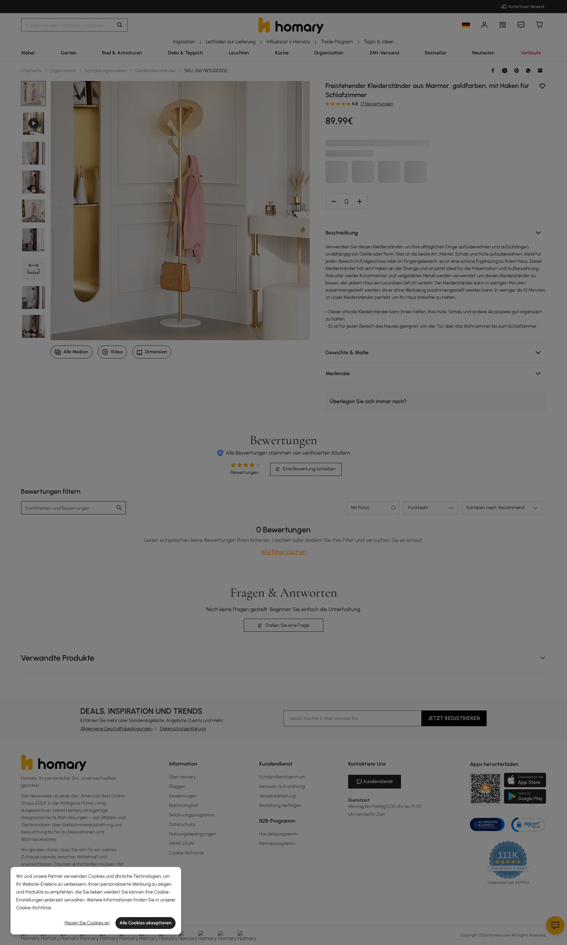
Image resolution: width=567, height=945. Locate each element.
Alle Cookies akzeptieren (145, 923)
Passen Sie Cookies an (87, 923)
